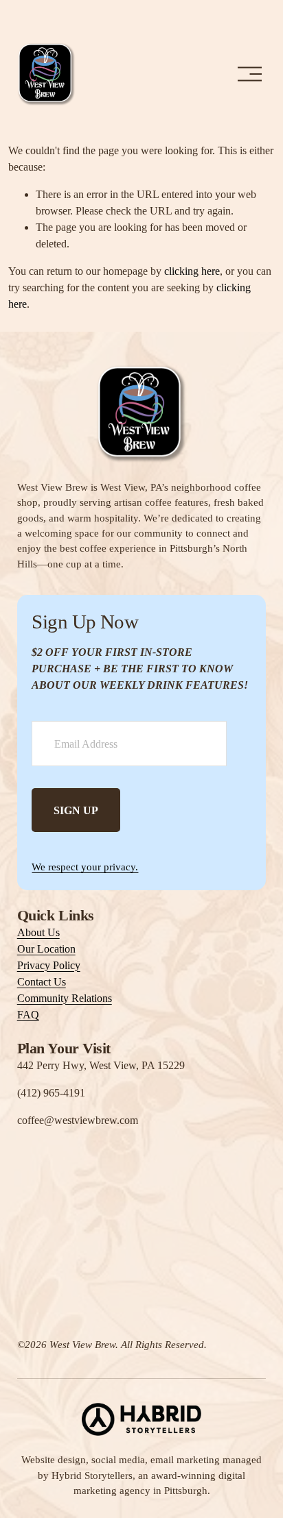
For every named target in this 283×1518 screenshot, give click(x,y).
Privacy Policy (48, 965)
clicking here (192, 271)
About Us (38, 932)
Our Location (46, 949)
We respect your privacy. (85, 866)
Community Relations (64, 998)
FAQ (28, 1014)
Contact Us (41, 982)
